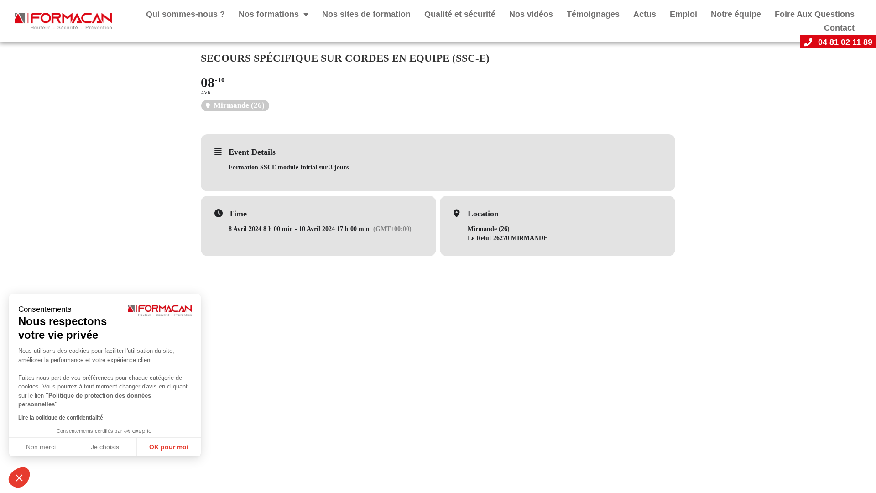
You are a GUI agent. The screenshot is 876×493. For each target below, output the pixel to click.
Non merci (41, 447)
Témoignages (593, 14)
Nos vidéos (531, 14)
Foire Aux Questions (815, 14)
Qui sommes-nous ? (185, 14)
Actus (644, 14)
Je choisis (105, 447)
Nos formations (269, 14)
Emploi (683, 14)
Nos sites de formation (366, 14)
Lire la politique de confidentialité (60, 417)
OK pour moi (168, 447)
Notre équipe (736, 14)
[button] (19, 477)
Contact (839, 27)
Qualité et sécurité (459, 14)
